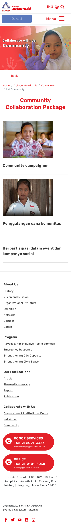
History (8, 291)
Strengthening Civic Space (21, 361)
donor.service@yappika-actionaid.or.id (29, 447)
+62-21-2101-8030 (29, 464)
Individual (10, 419)
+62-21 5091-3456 (29, 443)
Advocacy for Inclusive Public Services (29, 343)
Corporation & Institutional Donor (26, 413)
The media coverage (17, 384)
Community (48, 85)
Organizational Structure (20, 303)
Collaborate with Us (25, 85)
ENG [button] (49, 6)
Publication (11, 396)
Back (14, 75)
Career (8, 326)
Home (6, 85)
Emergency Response (18, 349)
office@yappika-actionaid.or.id (26, 468)
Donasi (16, 19)
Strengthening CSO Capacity (22, 355)
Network (9, 315)
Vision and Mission (16, 297)
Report (8, 390)
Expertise (10, 309)
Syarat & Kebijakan (14, 509)
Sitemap (33, 509)
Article (8, 378)
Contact (9, 320)
